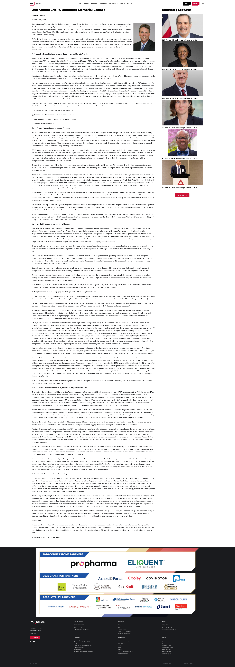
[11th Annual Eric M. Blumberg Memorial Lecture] (182, 54)
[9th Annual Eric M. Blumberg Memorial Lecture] (182, 112)
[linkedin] (34, 641)
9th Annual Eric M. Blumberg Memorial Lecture (180, 128)
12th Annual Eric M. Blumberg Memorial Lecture (180, 40)
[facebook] (31, 641)
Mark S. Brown (39, 15)
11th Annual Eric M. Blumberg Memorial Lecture (180, 69)
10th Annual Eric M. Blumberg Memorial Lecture (180, 98)
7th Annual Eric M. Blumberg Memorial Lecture (180, 188)
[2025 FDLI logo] (36, 3)
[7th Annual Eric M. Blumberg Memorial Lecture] (182, 172)
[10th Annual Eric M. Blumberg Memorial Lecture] (182, 83)
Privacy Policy (188, 663)
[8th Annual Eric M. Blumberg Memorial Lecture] (182, 142)
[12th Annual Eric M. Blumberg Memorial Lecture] (182, 26)
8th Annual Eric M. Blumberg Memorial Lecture (180, 158)
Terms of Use (167, 663)
